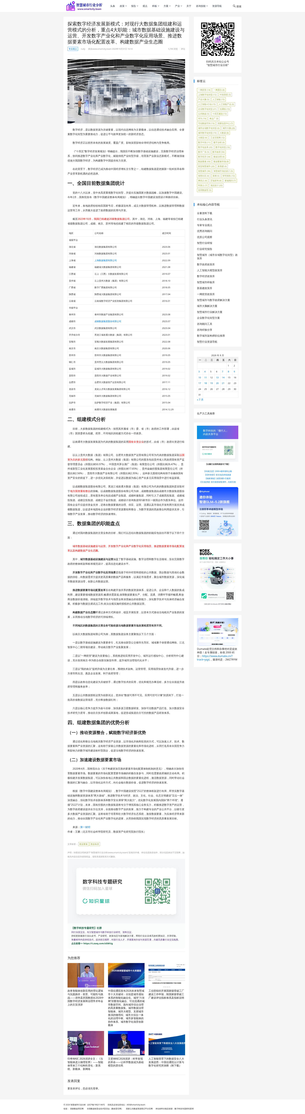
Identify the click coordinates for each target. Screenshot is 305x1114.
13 (217, 377)
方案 (166, 5)
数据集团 (95, 844)
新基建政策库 (204, 288)
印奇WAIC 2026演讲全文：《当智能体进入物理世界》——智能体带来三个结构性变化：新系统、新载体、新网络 (85, 1064)
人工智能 (218, 99)
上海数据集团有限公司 (106, 260)
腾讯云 (202, 180)
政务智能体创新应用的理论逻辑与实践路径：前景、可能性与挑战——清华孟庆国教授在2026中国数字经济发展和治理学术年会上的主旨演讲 (86, 997)
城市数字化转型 (207, 132)
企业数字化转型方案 (208, 318)
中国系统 (225, 94)
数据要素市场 (221, 161)
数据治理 (219, 156)
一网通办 (219, 89)
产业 (177, 5)
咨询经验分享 (204, 330)
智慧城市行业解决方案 (209, 312)
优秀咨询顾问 (204, 231)
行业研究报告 (204, 249)
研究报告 (229, 175)
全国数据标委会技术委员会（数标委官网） (104, 1108)
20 (217, 383)
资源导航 (217, 5)
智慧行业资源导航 (207, 341)
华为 (202, 118)
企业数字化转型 (207, 109)
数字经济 (204, 156)
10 (199, 377)
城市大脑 (229, 128)
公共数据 (203, 113)
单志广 (213, 118)
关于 (188, 5)
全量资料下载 (204, 213)
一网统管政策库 (206, 294)
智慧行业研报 (204, 243)
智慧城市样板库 (206, 282)
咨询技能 (201, 5)
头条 (112, 5)
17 (199, 383)
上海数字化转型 (207, 94)
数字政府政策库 (206, 264)
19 (211, 383)
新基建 (222, 166)
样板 (154, 5)
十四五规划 (219, 113)
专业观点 (73, 48)
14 (223, 377)
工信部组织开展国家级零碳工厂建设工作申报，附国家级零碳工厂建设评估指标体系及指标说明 (166, 994)
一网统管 (204, 89)
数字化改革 (205, 147)
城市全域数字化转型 (209, 128)
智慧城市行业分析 (78, 1104)
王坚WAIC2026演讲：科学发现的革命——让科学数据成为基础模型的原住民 (126, 1062)
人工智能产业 (226, 104)
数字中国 (204, 142)
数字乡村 (219, 142)
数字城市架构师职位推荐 (211, 335)
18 (205, 383)
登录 (95, 1088)
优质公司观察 (204, 237)
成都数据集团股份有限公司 (108, 321)
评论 (183, 48)
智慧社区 (203, 175)
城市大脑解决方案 (207, 306)
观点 (145, 5)
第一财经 (85, 827)
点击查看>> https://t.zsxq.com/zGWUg (92, 943)
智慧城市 (204, 171)
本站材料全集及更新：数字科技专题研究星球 (174, 1108)
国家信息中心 (225, 123)
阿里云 (202, 185)
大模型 (202, 137)
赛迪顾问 (230, 180)
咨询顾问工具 (204, 324)
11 (205, 377)
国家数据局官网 (76, 1108)
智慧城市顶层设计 (223, 171)
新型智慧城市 (206, 166)
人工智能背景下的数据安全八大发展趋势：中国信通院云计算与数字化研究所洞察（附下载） (166, 1062)
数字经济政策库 (206, 276)
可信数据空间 (206, 123)
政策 (122, 5)
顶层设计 (216, 185)
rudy (83, 48)
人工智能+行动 (207, 104)
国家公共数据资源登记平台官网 (139, 1108)
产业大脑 (203, 99)
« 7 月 (200, 399)
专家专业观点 (204, 225)
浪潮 (215, 175)
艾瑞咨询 (215, 180)
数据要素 (83, 844)
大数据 (224, 132)
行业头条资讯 (204, 219)
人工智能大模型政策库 (209, 270)
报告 (133, 5)
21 (223, 383)
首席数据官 (204, 190)
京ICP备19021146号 (96, 1104)
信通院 (225, 109)
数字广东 (203, 151)
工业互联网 (217, 137)
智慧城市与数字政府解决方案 (213, 300)
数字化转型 (223, 147)
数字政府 (218, 151)
